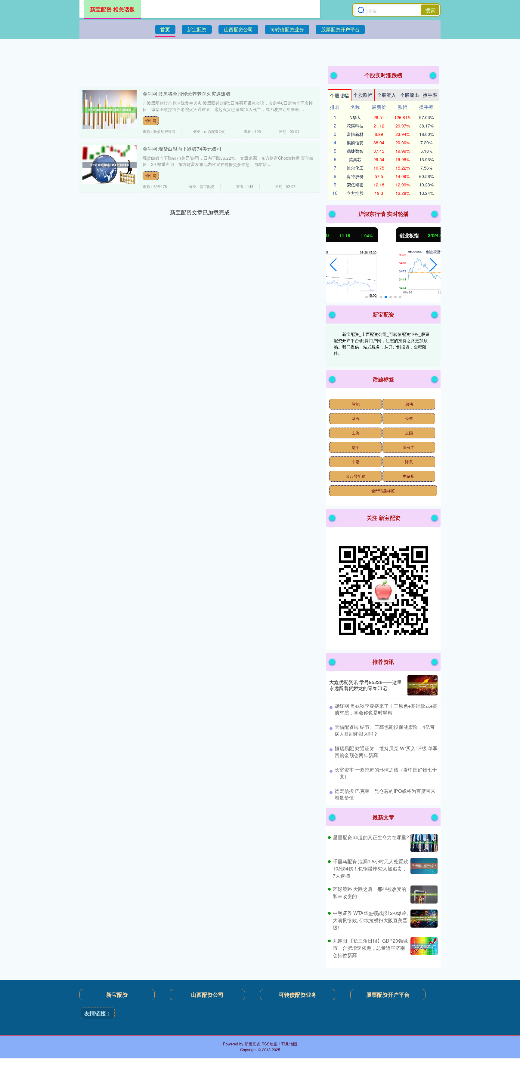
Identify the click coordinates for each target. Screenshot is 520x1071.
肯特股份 (355, 176)
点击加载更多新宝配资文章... (200, 212)
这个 (356, 447)
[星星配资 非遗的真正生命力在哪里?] (423, 843)
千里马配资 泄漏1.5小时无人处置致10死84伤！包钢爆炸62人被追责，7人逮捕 (370, 868)
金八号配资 (355, 476)
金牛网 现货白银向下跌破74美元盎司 (182, 148)
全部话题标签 (383, 490)
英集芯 (355, 159)
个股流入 (386, 94)
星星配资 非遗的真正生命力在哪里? (371, 837)
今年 (409, 418)
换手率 (430, 94)
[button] (333, 265)
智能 (356, 404)
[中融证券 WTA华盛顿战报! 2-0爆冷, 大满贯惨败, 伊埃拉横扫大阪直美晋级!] (423, 920)
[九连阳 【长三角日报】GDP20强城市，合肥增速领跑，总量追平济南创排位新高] (423, 948)
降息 (409, 462)
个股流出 (409, 94)
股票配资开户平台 (340, 29)
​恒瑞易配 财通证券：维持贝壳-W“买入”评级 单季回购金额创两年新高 (386, 751)
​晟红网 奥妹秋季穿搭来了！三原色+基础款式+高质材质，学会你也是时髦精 (386, 709)
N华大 (355, 117)
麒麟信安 (355, 143)
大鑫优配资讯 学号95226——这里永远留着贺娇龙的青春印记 (365, 685)
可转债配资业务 (287, 29)
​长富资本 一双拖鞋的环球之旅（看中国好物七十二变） (386, 773)
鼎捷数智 (355, 151)
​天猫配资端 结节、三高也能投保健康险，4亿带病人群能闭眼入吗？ (385, 730)
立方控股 (355, 193)
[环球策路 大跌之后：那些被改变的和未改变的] (423, 894)
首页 (165, 29)
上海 (356, 433)
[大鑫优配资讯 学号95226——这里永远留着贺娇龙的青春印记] (422, 685)
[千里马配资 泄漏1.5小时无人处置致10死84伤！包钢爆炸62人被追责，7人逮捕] (423, 868)
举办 (356, 418)
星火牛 (409, 447)
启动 (409, 404)
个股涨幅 (339, 95)
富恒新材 (355, 134)
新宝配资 (196, 29)
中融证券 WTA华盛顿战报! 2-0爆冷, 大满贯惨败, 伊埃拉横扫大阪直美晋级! (370, 920)
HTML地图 (288, 1044)
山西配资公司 (238, 29)
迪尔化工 (355, 168)
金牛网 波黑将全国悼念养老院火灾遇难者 (187, 93)
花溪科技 (355, 126)
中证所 (409, 476)
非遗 (356, 462)
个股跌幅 (363, 94)
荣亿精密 (355, 185)
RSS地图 (269, 1044)
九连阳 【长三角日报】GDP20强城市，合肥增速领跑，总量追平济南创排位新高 (370, 948)
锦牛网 (150, 120)
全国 (409, 433)
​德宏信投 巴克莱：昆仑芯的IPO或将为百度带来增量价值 (385, 794)
